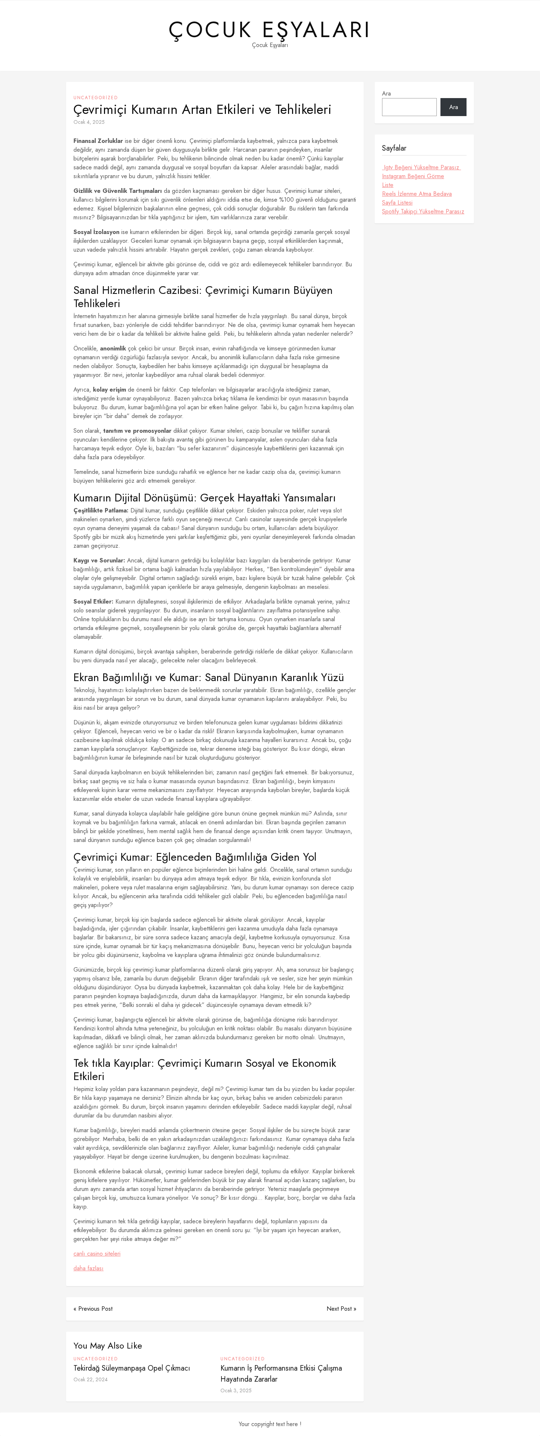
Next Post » (341, 1308)
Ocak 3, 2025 (236, 1390)
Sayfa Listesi (397, 202)
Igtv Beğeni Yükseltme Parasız (421, 167)
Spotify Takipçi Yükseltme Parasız (423, 211)
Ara (386, 93)
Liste (387, 185)
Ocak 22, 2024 (90, 1379)
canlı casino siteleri (96, 1253)
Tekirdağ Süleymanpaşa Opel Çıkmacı (131, 1368)
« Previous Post (92, 1308)
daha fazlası (88, 1268)
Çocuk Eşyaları (270, 30)
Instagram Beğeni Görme (413, 176)
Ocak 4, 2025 (89, 122)
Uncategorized (95, 97)
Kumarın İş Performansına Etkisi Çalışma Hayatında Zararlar (281, 1374)
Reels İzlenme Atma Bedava (417, 194)
